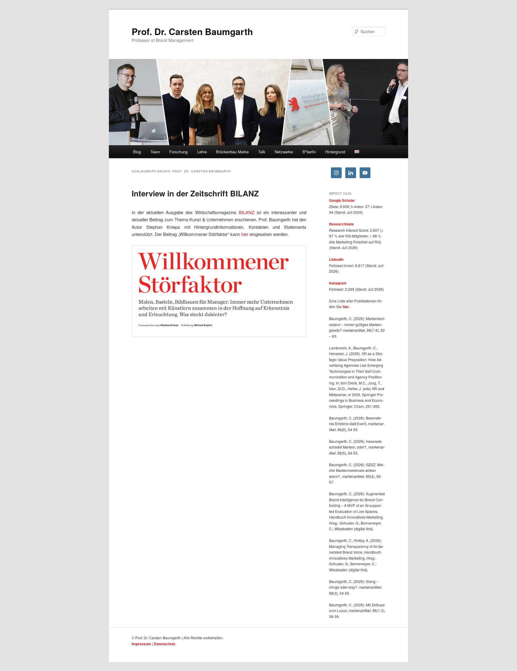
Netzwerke (284, 152)
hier (244, 234)
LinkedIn (336, 259)
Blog (137, 152)
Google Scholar (342, 200)
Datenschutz (164, 643)
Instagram (337, 283)
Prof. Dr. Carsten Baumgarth (192, 31)
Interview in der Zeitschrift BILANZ (195, 193)
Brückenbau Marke (232, 152)
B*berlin (309, 152)
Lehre (202, 152)
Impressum (141, 643)
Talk (261, 152)
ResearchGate (341, 224)
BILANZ (246, 212)
